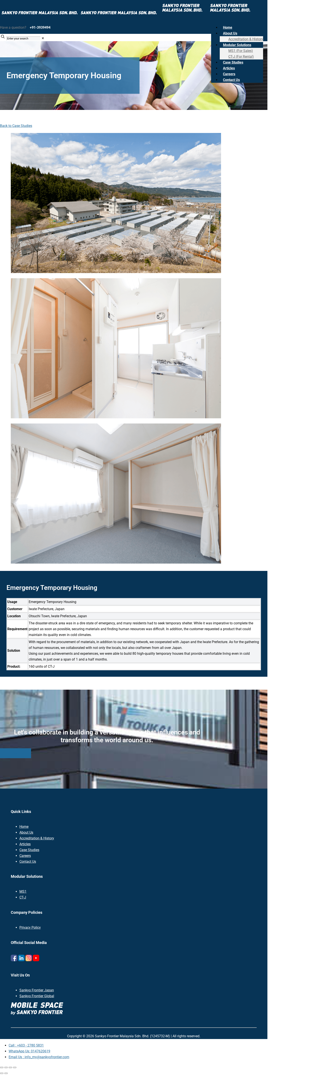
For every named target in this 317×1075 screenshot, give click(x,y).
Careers (25, 856)
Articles (25, 844)
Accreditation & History (36, 838)
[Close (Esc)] (14, 1067)
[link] (42, 38)
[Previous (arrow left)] (1, 1073)
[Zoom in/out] (1, 1067)
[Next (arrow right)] (6, 1073)
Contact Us (27, 861)
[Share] (10, 1067)
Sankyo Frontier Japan (36, 990)
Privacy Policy (30, 927)
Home (23, 827)
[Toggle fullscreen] (6, 1067)
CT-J (22, 897)
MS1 (23, 891)
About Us (26, 832)
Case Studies (29, 850)
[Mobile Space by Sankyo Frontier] (127, 14)
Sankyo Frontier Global (36, 996)
